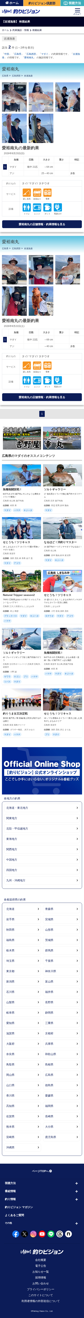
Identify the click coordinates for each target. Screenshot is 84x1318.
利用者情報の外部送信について (40, 1301)
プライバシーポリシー (40, 1289)
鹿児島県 (50, 1137)
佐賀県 (10, 1116)
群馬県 (49, 950)
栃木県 (10, 950)
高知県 (10, 1105)
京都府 (49, 1033)
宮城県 (49, 919)
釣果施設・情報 (21, 30)
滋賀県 (10, 1033)
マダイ (44, 54)
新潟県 (10, 981)
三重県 (49, 1023)
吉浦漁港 (28, 76)
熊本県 (10, 1126)
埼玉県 (10, 960)
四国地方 (11, 870)
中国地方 (11, 859)
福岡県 (49, 1105)
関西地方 (11, 849)
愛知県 (10, 1023)
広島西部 (31, 54)
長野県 (49, 1002)
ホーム (14, 2)
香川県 (10, 1095)
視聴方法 (75, 3)
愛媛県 (49, 1095)
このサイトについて (40, 1295)
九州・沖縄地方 (15, 880)
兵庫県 (49, 1043)
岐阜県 (10, 1012)
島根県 (49, 1064)
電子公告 (40, 1265)
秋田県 (10, 929)
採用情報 (40, 1277)
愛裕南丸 (29, 57)
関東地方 (11, 818)
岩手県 (10, 919)
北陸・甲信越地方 (17, 828)
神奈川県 (50, 971)
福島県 (10, 940)
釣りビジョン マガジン (19, 1207)
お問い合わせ (40, 1283)
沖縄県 (10, 1147)
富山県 (49, 981)
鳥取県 (10, 1064)
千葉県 (49, 960)
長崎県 (49, 1116)
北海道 (10, 908)
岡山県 (10, 1074)
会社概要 (40, 1259)
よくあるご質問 (14, 1215)
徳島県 (49, 1085)
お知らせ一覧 (40, 1271)
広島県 (17, 54)
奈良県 (10, 1054)
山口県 (10, 1085)
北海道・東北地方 (17, 807)
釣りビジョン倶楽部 (42, 3)
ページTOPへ (40, 1171)
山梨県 (10, 1002)
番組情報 (10, 1191)
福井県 (49, 991)
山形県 (49, 929)
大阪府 (10, 1043)
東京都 (10, 971)
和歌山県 (50, 1054)
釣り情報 (10, 1199)
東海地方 (11, 838)
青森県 (49, 908)
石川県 (10, 991)
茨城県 (49, 940)
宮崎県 (10, 1137)
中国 (6, 54)
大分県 (49, 1126)
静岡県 (49, 1012)
